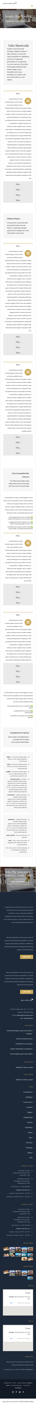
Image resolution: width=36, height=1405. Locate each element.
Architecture (27, 1092)
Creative (29, 1107)
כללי (30, 1158)
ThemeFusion (28, 1018)
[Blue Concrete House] (12, 1250)
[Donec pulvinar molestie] (12, 1255)
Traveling (29, 1147)
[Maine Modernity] (24, 1250)
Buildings (29, 1097)
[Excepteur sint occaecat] (24, 1255)
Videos (29, 1153)
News (30, 1132)
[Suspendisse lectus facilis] (18, 1255)
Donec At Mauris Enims (24, 1039)
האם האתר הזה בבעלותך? (23, 1303)
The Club (29, 1142)
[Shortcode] (18, 18)
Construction (27, 1102)
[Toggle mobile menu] (32, 6)
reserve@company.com (25, 1015)
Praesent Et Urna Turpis (24, 1044)
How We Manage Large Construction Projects (19, 1032)
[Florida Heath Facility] (30, 1250)
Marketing (28, 1127)
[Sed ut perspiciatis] (30, 1255)
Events (29, 1122)
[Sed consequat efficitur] (24, 1259)
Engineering (28, 1117)
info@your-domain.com (23, 1190)
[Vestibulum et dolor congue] (6, 1255)
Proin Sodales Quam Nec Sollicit (21, 1054)
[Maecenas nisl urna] (30, 1259)
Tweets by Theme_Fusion (24, 1067)
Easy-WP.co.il (7, 1401)
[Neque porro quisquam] (6, 1249)
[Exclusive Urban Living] (18, 1250)
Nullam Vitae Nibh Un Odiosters (21, 1049)
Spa (30, 1137)
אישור (11, 1303)
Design (29, 1112)
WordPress (18, 1388)
